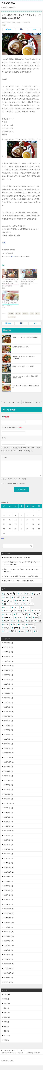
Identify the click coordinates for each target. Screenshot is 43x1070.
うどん (21, 593)
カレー (18, 600)
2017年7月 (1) (8, 844)
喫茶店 (22, 621)
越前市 (22, 631)
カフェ (18, 313)
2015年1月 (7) (8, 959)
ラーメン (8, 617)
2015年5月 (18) (9, 941)
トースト (26, 607)
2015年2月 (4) (8, 954)
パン (31, 313)
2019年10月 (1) (9, 803)
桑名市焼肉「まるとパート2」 (20, 347)
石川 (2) (6, 1031)
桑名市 (17, 627)
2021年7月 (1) (8, 721)
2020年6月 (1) (8, 780)
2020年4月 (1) (8, 789)
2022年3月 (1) (8, 698)
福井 (5, 631)
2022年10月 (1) (9, 666)
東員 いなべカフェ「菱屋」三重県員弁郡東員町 (19, 581)
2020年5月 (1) (8, 785)
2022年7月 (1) (8, 679)
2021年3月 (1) (8, 739)
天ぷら (6, 624)
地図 (3, 242)
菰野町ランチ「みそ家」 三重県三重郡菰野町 (25, 337)
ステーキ (19, 604)
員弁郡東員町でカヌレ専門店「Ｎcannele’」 (18, 557)
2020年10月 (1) (9, 762)
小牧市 (22, 624)
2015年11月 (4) (8, 913)
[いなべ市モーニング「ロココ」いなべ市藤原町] (10, 295)
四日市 (30, 621)
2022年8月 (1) (8, 675)
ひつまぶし (7, 597)
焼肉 (33, 628)
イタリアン (17, 597)
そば (28, 593)
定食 (14, 624)
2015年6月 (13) (9, 936)
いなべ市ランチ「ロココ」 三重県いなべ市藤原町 (25, 386)
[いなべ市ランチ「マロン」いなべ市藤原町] (28, 273)
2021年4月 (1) (8, 734)
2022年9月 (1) (8, 670)
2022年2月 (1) (8, 702)
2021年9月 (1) (8, 716)
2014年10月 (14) (9, 973)
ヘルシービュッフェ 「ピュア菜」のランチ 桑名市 (12, 402)
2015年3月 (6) (8, 950)
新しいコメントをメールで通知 (14, 479)
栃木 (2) (6, 1022)
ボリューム (8, 614)
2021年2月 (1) (8, 744)
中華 (29, 617)
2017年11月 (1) (8, 826)
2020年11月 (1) (8, 757)
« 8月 (2, 538)
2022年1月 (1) (8, 707)
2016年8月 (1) (8, 881)
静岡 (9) (6, 1040)
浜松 (26, 628)
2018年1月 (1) (8, 821)
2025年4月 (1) (8, 652)
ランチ (37, 313)
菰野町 (13, 631)
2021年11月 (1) (8, 711)
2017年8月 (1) (8, 840)
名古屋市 (6, 621)
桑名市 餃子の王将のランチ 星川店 (23, 366)
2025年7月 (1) (8, 647)
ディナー (6, 607)
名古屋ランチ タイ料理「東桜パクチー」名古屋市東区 (21, 576)
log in (13, 256)
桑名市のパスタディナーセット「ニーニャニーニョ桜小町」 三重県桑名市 (32, 402)
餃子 (30, 631)
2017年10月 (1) (9, 831)
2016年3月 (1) (8, 899)
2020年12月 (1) (9, 753)
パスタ (20, 611)
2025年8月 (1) (8, 643)
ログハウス (11, 317)
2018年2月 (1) (8, 817)
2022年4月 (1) (8, 693)
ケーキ (27, 601)
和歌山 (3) (7, 1003)
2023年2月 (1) (8, 656)
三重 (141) (7, 994)
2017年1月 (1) (8, 863)
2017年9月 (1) (8, 835)
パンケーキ (37, 611)
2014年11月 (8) (8, 968)
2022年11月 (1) (8, 661)
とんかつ (37, 594)
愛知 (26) (7, 1017)
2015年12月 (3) (9, 909)
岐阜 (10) (7, 1012)
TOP (9, 1050)
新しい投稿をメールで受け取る (14, 483)
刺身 (36, 617)
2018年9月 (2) (8, 812)
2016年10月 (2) (9, 872)
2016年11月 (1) (8, 867)
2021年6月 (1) (8, 725)
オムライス (28, 597)
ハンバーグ (8, 611)
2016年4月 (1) (8, 895)
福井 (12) (7, 1035)
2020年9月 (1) (8, 766)
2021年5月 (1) (8, 730)
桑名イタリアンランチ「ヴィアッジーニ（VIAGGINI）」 (23, 357)
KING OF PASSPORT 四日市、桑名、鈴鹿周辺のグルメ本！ (25, 377)
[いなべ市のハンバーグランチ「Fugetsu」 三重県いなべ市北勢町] (10, 273)
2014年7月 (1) (8, 982)
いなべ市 (11, 313)
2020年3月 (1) (8, 794)
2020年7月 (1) (8, 776)
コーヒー (25, 313)
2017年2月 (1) (8, 858)
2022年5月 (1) (8, 688)
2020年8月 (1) (8, 771)
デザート (16, 607)
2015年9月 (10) (9, 922)
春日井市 (31, 624)
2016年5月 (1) (8, 890)
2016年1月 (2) (8, 904)
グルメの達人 (8, 3)
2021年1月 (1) (8, 748)
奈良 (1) (6, 1008)
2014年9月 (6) (8, 977)
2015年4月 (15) (9, 945)
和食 (14, 621)
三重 (4, 25)
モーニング (21, 614)
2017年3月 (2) (8, 854)
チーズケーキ (29, 603)
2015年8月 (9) (8, 927)
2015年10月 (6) (9, 918)
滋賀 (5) (6, 1026)
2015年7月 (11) (8, 932)
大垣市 (39, 621)
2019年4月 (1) (8, 808)
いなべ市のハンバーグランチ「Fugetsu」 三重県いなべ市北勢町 (10, 281)
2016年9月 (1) (8, 876)
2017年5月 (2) (8, 849)
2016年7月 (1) (8, 886)
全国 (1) (6, 999)
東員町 (6, 628)
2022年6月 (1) (8, 684)
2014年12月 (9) (9, 964)
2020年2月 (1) (8, 799)
